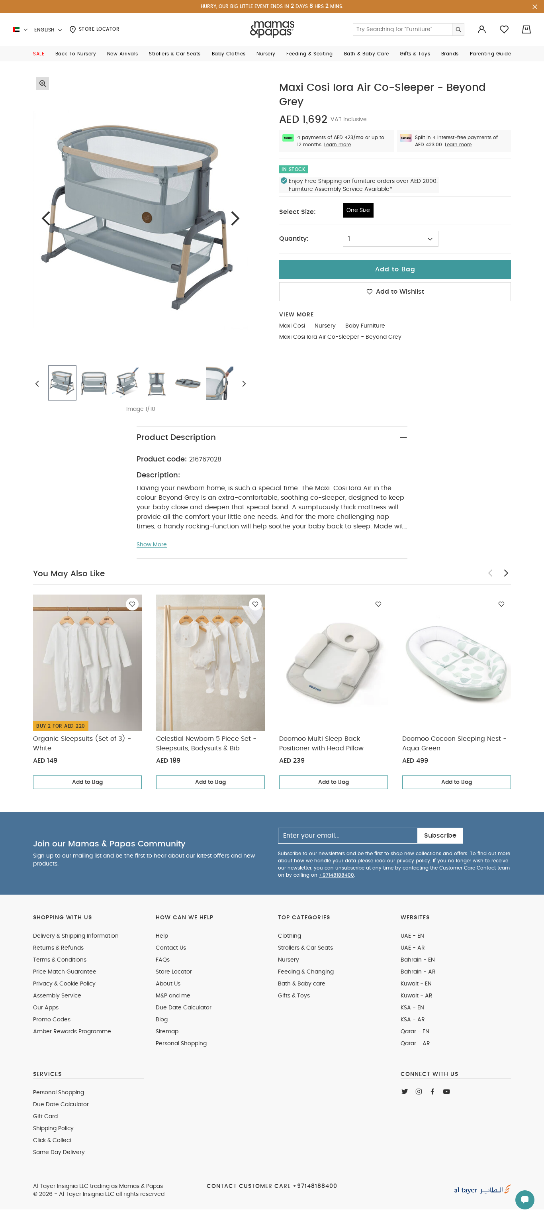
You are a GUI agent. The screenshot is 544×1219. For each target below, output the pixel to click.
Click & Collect (52, 1140)
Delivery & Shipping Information (76, 936)
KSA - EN (412, 1008)
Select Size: (297, 212)
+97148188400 (336, 875)
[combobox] (390, 239)
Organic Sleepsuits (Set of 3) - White (82, 744)
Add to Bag (87, 782)
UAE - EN (412, 936)
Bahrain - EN (418, 960)
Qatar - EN (415, 1031)
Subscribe (440, 835)
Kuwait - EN (416, 984)
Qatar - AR (415, 1043)
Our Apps (46, 1008)
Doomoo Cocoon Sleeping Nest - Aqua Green (454, 744)
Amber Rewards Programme (72, 1031)
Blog (162, 1020)
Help (162, 936)
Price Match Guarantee (64, 972)
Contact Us (171, 948)
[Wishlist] (132, 604)
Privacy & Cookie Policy (64, 984)
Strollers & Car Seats (305, 948)
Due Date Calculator (183, 1008)
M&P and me (173, 996)
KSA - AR (413, 1020)
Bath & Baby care (301, 984)
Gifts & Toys (294, 996)
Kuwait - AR (416, 996)
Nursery (288, 960)
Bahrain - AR (418, 972)
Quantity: (294, 239)
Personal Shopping (181, 1043)
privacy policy (413, 860)
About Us (168, 984)
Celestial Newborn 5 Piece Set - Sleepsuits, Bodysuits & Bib (206, 744)
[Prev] (45, 218)
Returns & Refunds (58, 948)
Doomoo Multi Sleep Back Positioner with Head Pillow (321, 744)
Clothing (289, 936)
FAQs (163, 960)
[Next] (235, 218)
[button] (38, 53)
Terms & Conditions (59, 960)
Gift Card (45, 1116)
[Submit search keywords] (458, 29)
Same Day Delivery (59, 1152)
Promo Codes (51, 1020)
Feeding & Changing (306, 972)
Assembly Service (57, 996)
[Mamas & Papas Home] (272, 29)
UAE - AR (413, 948)
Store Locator (98, 29)
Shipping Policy (53, 1128)
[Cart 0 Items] (526, 29)
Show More (152, 545)
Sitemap (167, 1031)
